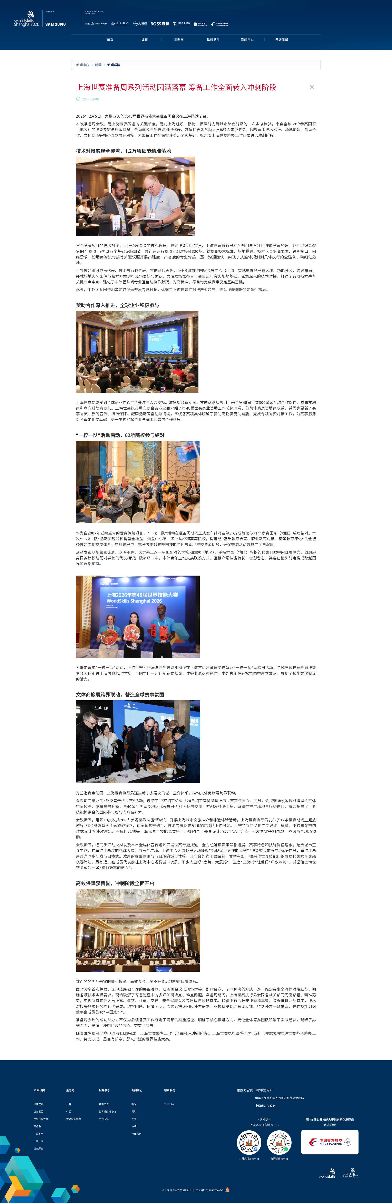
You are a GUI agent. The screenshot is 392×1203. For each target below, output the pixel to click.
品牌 (133, 1126)
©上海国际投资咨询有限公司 (178, 1190)
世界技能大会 (40, 1119)
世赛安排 (38, 1104)
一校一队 (38, 1141)
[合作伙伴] (92, 18)
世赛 (144, 39)
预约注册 (281, 39)
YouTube (169, 1104)
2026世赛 (39, 1090)
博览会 (37, 1126)
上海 (68, 1104)
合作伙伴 (104, 1119)
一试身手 (38, 1133)
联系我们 (169, 1090)
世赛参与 (213, 39)
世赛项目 (38, 1111)
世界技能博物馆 (107, 1111)
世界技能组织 (73, 1119)
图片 (133, 1111)
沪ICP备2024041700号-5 (209, 1190)
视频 (133, 1119)
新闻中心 (247, 39)
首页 (110, 39)
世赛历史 (38, 1148)
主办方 (179, 39)
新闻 (133, 1104)
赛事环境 (104, 1104)
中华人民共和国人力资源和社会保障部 (279, 1098)
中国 (68, 1111)
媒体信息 (136, 1133)
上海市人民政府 (265, 1106)
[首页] (48, 18)
